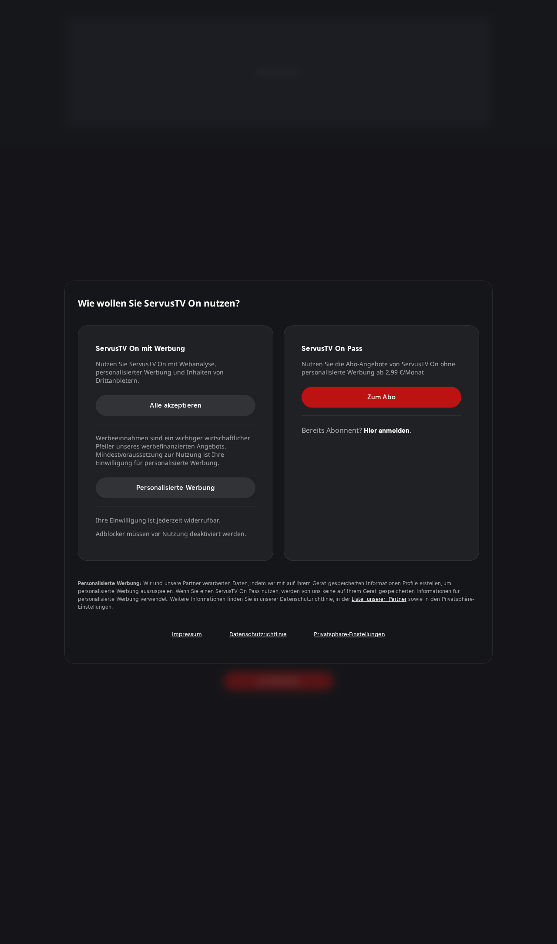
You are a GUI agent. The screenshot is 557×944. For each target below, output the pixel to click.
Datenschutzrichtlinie (258, 634)
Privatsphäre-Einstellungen (349, 634)
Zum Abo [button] (381, 397)
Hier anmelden (386, 430)
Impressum (187, 634)
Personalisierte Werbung (175, 487)
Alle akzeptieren (176, 405)
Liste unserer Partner (379, 599)
